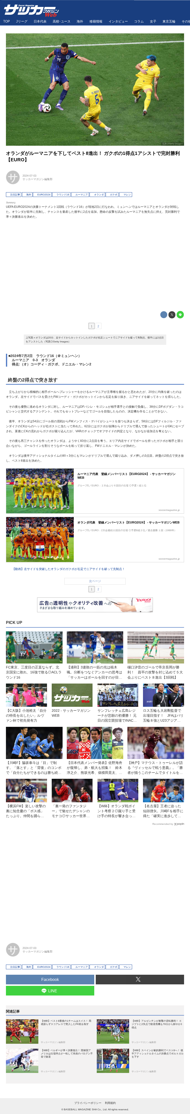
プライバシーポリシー (87, 1102)
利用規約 (110, 1102)
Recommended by (162, 824)
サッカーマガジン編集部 (37, 179)
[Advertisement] (95, 263)
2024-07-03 (29, 175)
